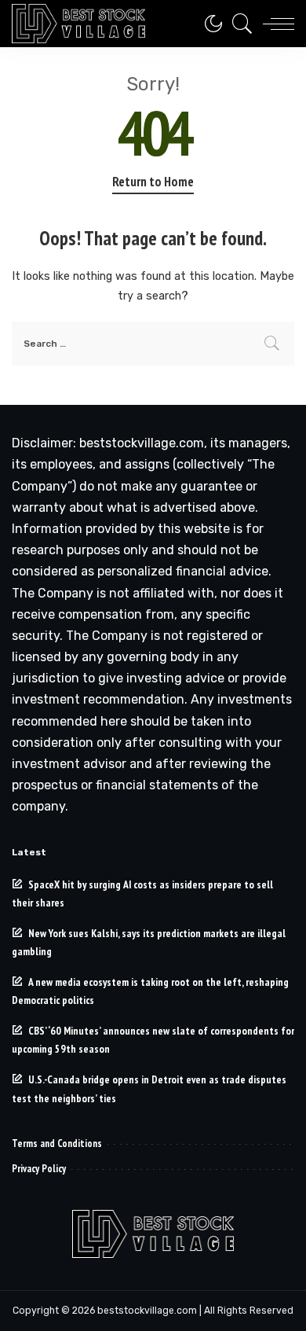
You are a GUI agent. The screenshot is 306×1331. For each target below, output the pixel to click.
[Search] (238, 23)
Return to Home (153, 181)
